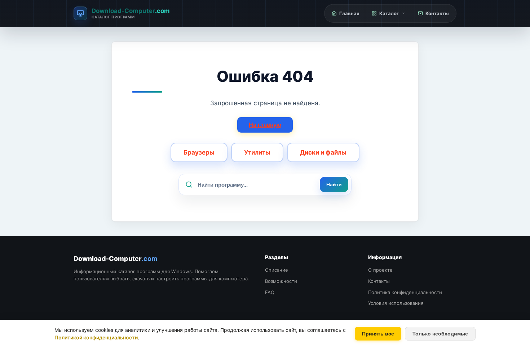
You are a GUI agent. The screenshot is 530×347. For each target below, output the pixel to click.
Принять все (378, 334)
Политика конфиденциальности (405, 292)
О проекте (380, 270)
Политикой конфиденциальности (96, 337)
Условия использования (395, 303)
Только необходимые (440, 334)
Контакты (379, 281)
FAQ (269, 292)
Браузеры (199, 152)
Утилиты (257, 152)
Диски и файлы (323, 152)
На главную (265, 124)
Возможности (281, 281)
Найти (334, 184)
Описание (276, 270)
